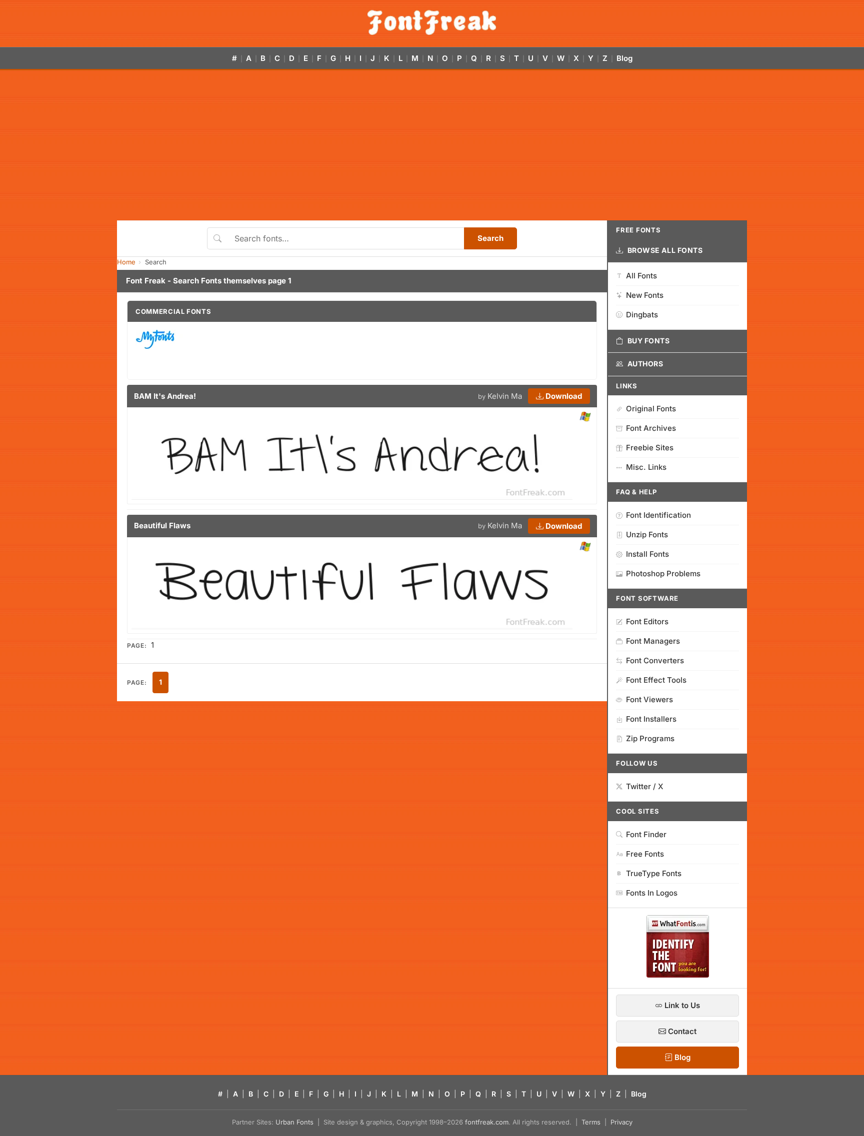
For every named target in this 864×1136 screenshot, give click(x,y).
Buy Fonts (649, 340)
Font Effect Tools (656, 680)
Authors (646, 363)
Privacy (621, 1122)
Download (563, 396)
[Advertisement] (432, 145)
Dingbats (642, 314)
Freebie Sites (650, 447)
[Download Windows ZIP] (585, 417)
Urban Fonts (295, 1122)
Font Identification (658, 515)
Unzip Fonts (647, 534)
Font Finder (646, 834)
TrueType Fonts (654, 873)
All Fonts (641, 275)
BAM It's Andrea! (165, 396)
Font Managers (653, 641)
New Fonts (645, 295)
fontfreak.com (486, 1122)
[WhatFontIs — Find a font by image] (677, 975)
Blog (624, 58)
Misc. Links (646, 467)
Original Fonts (651, 408)
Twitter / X (645, 786)
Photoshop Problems (663, 573)
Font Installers (651, 719)
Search (491, 238)
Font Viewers (649, 699)
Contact (681, 1031)
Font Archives (651, 428)
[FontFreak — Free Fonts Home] (432, 22)
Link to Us (681, 1005)
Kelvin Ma (505, 396)
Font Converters (655, 660)
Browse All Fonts (665, 250)
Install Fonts (647, 554)
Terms (591, 1122)
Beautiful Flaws (162, 525)
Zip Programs (650, 738)
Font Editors (647, 621)
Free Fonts (645, 854)
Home (126, 262)
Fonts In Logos (652, 893)
